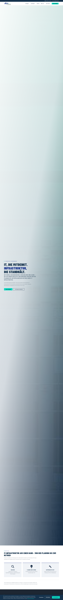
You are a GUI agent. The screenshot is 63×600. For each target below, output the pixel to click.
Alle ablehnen (48, 597)
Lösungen (27, 3)
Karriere (38, 3)
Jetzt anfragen (55, 3)
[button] (31, 542)
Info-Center (48, 3)
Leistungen (33, 3)
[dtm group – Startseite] (7, 3)
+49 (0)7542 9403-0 (56, 0)
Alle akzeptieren (56, 597)
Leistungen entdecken (19, 289)
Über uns (42, 3)
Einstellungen (41, 597)
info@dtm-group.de (48, 0)
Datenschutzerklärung (31, 598)
